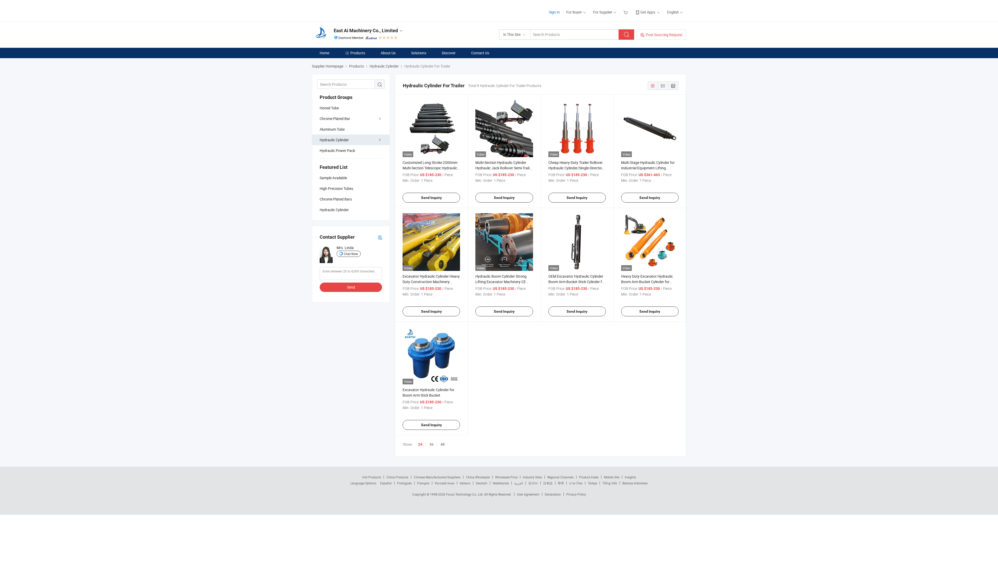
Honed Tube (329, 107)
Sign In (554, 12)
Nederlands (501, 483)
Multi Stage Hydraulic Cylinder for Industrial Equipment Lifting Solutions (648, 168)
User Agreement (528, 494)
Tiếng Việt (609, 483)
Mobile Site (611, 477)
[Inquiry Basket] (626, 12)
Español (386, 483)
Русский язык (444, 483)
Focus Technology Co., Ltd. (465, 494)
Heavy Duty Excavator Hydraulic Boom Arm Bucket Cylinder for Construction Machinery (647, 282)
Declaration (553, 494)
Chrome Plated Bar (335, 118)
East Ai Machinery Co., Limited (366, 30)
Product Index (589, 477)
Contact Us (480, 52)
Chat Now (351, 254)
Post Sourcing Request (664, 34)
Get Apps (648, 12)
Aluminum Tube (332, 129)
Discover (449, 52)
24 (420, 444)
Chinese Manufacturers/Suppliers (437, 477)
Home (324, 52)
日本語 (548, 483)
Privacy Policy (576, 494)
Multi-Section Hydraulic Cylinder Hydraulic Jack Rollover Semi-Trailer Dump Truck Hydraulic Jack (504, 168)
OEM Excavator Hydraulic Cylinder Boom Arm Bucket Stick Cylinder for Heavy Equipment (576, 282)
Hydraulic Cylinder (334, 139)
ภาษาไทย (575, 483)
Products (357, 52)
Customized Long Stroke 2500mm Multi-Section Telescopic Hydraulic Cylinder (430, 168)
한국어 (533, 483)
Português (404, 483)
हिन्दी (561, 483)
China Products (397, 477)
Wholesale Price (506, 477)
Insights (630, 477)
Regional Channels (560, 477)
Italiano (465, 483)
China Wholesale (478, 477)
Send (351, 287)
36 (431, 444)
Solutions (418, 52)
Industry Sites (532, 477)
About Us (388, 52)
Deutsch (481, 483)
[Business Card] (380, 237)
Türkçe (592, 483)
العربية (518, 483)
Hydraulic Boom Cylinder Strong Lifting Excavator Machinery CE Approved (501, 282)
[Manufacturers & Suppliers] (345, 10)
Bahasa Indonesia (635, 483)
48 (443, 444)
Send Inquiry (431, 198)
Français (423, 483)
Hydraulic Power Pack (337, 150)
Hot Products (371, 477)
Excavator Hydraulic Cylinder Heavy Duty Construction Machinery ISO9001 (431, 282)
